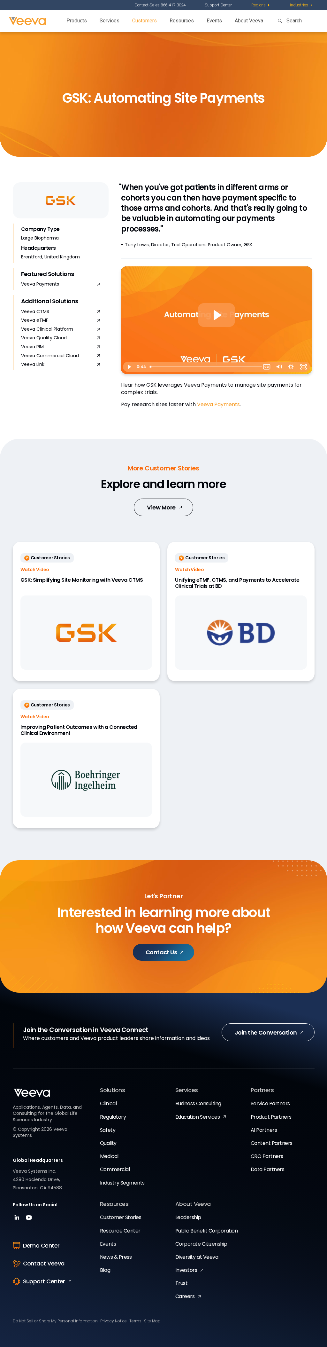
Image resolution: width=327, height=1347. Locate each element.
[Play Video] (129, 367)
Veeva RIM (32, 347)
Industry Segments (122, 1182)
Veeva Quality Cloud (44, 338)
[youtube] (29, 1220)
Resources (182, 21)
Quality (108, 1143)
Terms (135, 1321)
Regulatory (113, 1117)
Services (109, 21)
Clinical (108, 1103)
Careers (185, 1296)
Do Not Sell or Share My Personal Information (55, 1321)
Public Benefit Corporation (206, 1230)
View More (161, 507)
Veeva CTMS (35, 312)
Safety (107, 1130)
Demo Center (41, 1245)
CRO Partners (267, 1156)
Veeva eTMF (34, 320)
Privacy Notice (113, 1321)
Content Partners (272, 1143)
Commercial (115, 1169)
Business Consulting (198, 1103)
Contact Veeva (44, 1263)
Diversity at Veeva (196, 1257)
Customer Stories (120, 1217)
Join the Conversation (266, 1032)
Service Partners (270, 1103)
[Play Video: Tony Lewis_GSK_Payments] (216, 315)
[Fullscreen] (303, 367)
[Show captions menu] (267, 367)
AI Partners (264, 1130)
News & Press (116, 1257)
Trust (181, 1283)
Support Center (218, 5)
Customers (144, 21)
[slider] (203, 367)
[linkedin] (18, 1220)
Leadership (188, 1217)
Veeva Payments (40, 284)
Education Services (197, 1117)
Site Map (152, 1321)
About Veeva (249, 21)
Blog (105, 1270)
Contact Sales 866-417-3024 (160, 5)
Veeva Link (32, 364)
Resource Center (120, 1230)
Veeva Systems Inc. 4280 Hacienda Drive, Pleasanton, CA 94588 (37, 1179)
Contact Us (161, 952)
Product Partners (271, 1117)
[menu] (261, 5)
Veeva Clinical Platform (47, 329)
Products (76, 21)
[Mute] (279, 367)
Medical (109, 1156)
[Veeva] (27, 21)
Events (214, 21)
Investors (186, 1270)
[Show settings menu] (291, 367)
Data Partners (268, 1169)
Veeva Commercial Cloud (50, 356)
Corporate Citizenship (201, 1244)
